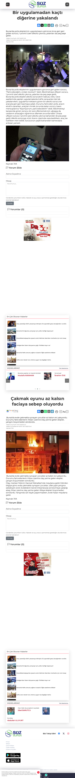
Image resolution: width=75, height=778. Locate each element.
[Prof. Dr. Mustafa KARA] (44, 376)
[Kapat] (38, 772)
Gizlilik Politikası (10, 747)
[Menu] (67, 4)
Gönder (10, 203)
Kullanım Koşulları (11, 749)
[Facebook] (59, 733)
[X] (63, 733)
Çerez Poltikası (10, 745)
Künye (8, 741)
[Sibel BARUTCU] (11, 711)
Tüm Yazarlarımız (63, 368)
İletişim (8, 743)
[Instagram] (68, 733)
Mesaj (8, 181)
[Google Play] (37, 755)
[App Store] (37, 760)
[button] (8, 381)
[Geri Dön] (8, 4)
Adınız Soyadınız (13, 174)
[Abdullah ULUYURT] (46, 711)
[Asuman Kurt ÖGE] (11, 376)
